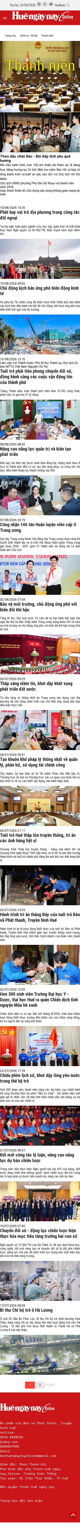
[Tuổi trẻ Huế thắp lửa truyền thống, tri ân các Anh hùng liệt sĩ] (40, 875)
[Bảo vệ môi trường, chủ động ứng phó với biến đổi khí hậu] (40, 644)
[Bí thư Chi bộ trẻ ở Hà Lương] (40, 1345)
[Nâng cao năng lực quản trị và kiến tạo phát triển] (40, 487)
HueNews (60, 5)
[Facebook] (45, 5)
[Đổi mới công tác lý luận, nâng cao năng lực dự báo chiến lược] (40, 1193)
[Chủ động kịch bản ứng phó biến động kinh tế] (40, 326)
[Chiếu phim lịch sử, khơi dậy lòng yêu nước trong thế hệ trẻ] (40, 1116)
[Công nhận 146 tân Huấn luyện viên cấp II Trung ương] (40, 565)
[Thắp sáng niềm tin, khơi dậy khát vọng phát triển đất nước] (40, 722)
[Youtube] (51, 5)
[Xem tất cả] (7, 17)
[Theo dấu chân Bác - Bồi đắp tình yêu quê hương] (40, 132)
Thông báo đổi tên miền (21, 1500)
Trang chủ (10, 35)
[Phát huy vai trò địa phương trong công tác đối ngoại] (40, 251)
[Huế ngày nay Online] (45, 17)
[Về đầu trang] (73, 1515)
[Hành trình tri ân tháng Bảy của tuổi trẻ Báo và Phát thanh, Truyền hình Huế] (40, 955)
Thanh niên (47, 35)
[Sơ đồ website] (39, 5)
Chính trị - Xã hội (28, 35)
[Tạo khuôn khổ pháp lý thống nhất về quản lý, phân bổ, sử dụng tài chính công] (40, 798)
